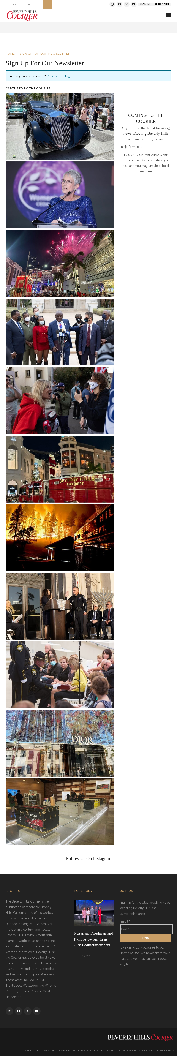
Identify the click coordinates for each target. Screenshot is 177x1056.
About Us (31, 1050)
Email (125, 921)
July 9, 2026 (83, 956)
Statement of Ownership (118, 1050)
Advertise (48, 1050)
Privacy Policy (88, 1050)
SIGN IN (145, 4)
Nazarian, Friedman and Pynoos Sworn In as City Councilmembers (93, 939)
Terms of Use (66, 1050)
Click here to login (59, 76)
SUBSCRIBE (162, 4)
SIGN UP (146, 938)
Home (10, 53)
